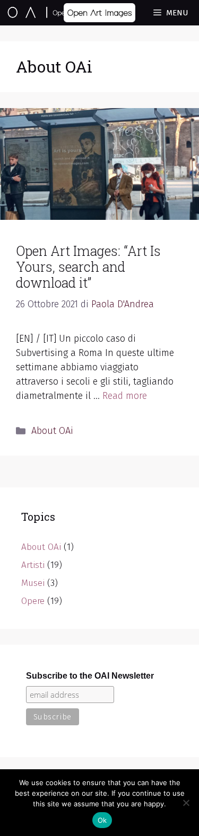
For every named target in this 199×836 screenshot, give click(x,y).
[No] (185, 802)
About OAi (52, 431)
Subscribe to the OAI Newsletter (90, 675)
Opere (33, 601)
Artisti (33, 565)
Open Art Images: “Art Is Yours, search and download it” (88, 266)
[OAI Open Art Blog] (52, 12)
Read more (124, 396)
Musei (33, 583)
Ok (102, 820)
